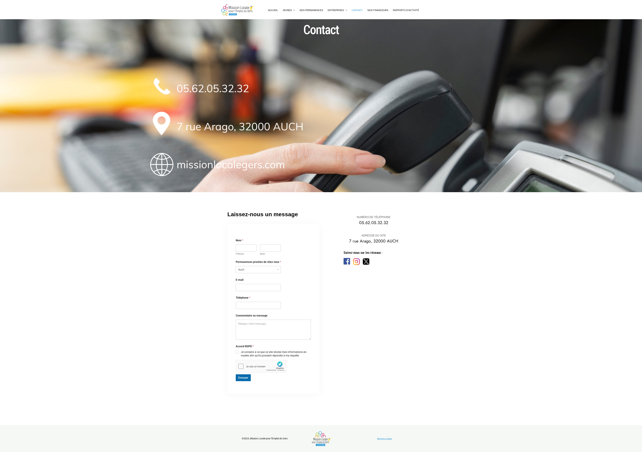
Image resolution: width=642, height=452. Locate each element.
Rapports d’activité (406, 10)
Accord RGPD (245, 346)
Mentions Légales (384, 439)
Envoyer (243, 377)
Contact (357, 10)
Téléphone (243, 297)
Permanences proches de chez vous (258, 262)
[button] (293, 10)
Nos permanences (311, 10)
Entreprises (336, 10)
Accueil (273, 10)
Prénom (240, 253)
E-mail (239, 279)
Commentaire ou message (252, 315)
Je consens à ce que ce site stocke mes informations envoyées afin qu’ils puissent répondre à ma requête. (274, 353)
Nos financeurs (377, 10)
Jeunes (287, 10)
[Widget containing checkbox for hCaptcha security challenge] (261, 366)
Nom (262, 253)
